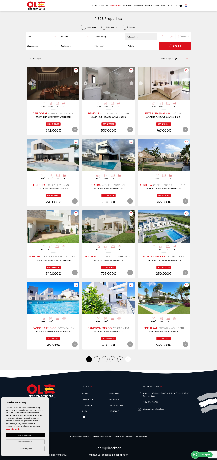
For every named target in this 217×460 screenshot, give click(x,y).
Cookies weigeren (25, 449)
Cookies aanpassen (25, 442)
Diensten (127, 6)
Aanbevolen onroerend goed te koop (108, 455)
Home (94, 6)
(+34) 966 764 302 (150, 402)
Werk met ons (152, 6)
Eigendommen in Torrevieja (53, 455)
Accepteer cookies (25, 435)
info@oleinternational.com (154, 409)
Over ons (103, 6)
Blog (163, 6)
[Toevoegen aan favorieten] (76, 70)
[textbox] (42, 36)
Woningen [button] (115, 6)
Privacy (103, 436)
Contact (172, 6)
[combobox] (41, 36)
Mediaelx (143, 436)
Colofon (95, 436)
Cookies (111, 436)
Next (76, 83)
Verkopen (138, 6)
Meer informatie (13, 429)
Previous (29, 83)
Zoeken (177, 46)
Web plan (119, 436)
